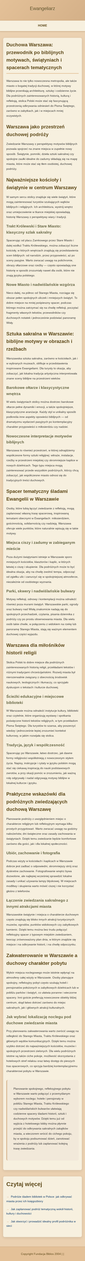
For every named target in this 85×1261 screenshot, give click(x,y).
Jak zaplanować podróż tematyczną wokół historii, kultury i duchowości (39, 1211)
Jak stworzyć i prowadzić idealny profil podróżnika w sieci (41, 1223)
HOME (42, 25)
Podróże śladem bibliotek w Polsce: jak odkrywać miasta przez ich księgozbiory (39, 1199)
